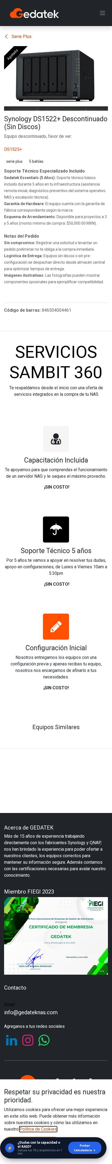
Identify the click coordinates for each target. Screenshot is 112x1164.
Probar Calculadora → (85, 1147)
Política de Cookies (38, 1129)
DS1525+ (13, 149)
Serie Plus (21, 36)
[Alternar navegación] (102, 13)
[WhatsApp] (44, 1040)
